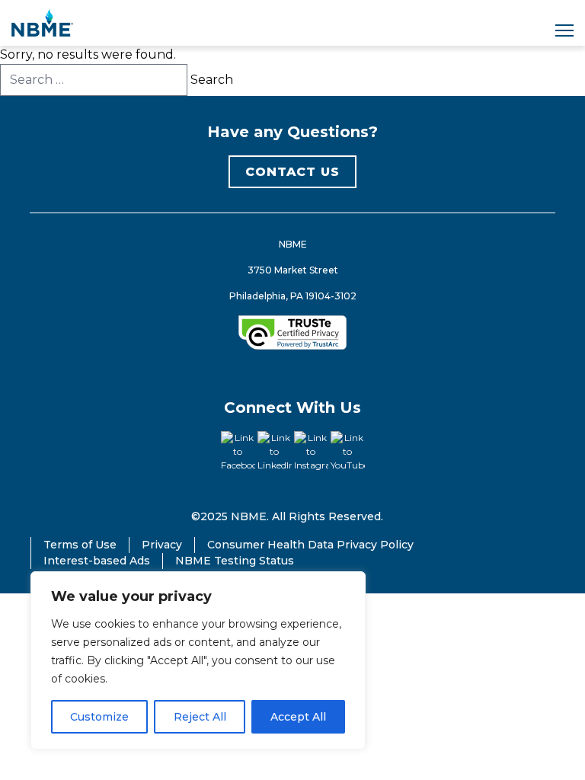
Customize (99, 717)
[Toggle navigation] (564, 30)
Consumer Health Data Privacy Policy (310, 544)
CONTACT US (292, 172)
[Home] (42, 23)
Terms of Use (80, 544)
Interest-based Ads (96, 560)
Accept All (298, 717)
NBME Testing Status (234, 560)
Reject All (200, 717)
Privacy (162, 544)
